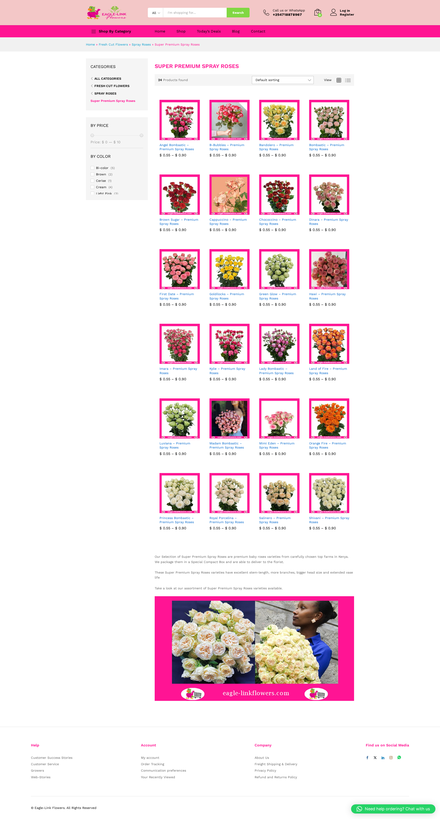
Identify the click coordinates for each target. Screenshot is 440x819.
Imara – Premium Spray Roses (178, 371)
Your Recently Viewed (158, 777)
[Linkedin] (383, 757)
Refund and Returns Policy (276, 777)
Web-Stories (40, 777)
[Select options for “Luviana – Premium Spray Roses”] (174, 436)
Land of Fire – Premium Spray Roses (328, 371)
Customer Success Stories (51, 757)
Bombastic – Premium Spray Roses (326, 147)
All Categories (107, 78)
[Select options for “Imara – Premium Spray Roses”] (174, 361)
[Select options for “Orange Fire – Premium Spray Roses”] (324, 436)
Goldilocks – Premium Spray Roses (226, 296)
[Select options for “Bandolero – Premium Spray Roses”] (274, 137)
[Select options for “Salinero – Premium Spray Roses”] (274, 510)
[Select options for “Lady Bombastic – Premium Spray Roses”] (274, 361)
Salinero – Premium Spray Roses (275, 520)
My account (150, 757)
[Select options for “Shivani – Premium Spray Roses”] (324, 510)
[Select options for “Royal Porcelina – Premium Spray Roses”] (224, 510)
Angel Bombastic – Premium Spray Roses (177, 147)
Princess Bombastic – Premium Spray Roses (177, 520)
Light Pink (104, 193)
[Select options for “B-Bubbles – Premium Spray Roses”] (224, 137)
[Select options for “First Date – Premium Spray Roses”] (174, 286)
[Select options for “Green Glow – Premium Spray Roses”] (274, 286)
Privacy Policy (265, 770)
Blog (236, 31)
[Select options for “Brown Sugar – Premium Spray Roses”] (174, 212)
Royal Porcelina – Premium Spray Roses (226, 520)
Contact (258, 31)
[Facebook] (367, 757)
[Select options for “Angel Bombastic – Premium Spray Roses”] (174, 137)
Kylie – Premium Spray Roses (227, 371)
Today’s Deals (209, 31)
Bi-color (102, 168)
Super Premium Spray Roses (113, 101)
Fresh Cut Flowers (113, 44)
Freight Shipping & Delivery (276, 764)
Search (238, 12)
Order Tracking (152, 764)
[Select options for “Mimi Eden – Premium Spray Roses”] (274, 436)
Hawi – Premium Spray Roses (327, 296)
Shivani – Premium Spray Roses (329, 520)
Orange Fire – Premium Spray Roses (327, 445)
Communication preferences (163, 770)
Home (160, 31)
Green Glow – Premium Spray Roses (277, 296)
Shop (181, 31)
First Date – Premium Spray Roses (177, 296)
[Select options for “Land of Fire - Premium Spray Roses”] (324, 361)
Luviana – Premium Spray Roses (175, 445)
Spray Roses (141, 44)
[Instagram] (391, 758)
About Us (262, 757)
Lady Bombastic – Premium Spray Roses (276, 371)
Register (347, 14)
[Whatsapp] (399, 757)
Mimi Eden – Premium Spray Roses (276, 445)
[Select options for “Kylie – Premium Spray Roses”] (224, 361)
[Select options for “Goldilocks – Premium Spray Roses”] (224, 286)
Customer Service (45, 764)
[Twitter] (375, 757)
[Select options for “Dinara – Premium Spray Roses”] (324, 212)
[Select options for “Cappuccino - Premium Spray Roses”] (224, 212)
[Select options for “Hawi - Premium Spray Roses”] (324, 286)
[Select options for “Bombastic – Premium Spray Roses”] (324, 137)
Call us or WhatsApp (289, 10)
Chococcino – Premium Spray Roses (277, 222)
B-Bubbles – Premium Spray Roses (226, 147)
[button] (393, 809)
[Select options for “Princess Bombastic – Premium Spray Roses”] (174, 510)
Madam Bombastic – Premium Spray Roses (226, 445)
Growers (37, 770)
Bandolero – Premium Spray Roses (276, 147)
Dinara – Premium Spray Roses (328, 222)
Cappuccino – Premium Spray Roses (228, 222)
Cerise (101, 180)
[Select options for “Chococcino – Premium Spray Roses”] (274, 212)
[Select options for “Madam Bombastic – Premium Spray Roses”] (224, 436)
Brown (101, 174)
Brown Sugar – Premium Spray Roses (179, 222)
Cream (101, 187)
